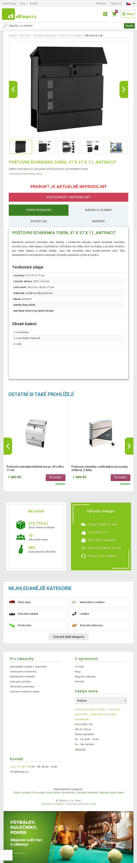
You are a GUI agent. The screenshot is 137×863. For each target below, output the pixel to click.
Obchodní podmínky (22, 686)
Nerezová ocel (94, 35)
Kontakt (34, 3)
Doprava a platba (20, 681)
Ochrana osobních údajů (24, 691)
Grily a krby (53, 792)
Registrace (116, 3)
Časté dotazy (9, 3)
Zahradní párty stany (111, 792)
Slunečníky (68, 792)
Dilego (12, 35)
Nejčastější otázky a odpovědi (28, 666)
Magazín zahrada (85, 676)
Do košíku (55, 477)
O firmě (79, 666)
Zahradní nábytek (87, 792)
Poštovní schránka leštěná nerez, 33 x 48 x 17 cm (35, 468)
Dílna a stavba (22, 792)
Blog (22, 3)
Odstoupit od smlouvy (23, 671)
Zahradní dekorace (45, 35)
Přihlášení (101, 3)
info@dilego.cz (19, 771)
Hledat (129, 25)
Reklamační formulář (22, 676)
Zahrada (25, 35)
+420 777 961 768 (20, 766)
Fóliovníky (38, 792)
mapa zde (80, 749)
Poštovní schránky (71, 35)
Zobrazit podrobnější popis (25, 173)
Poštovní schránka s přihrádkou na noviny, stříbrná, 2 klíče (99, 468)
